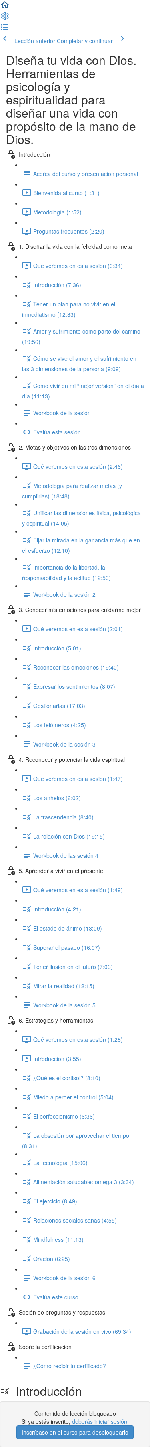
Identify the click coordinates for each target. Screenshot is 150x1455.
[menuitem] (5, 18)
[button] (5, 7)
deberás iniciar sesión (99, 1421)
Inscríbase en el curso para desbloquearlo (75, 1432)
